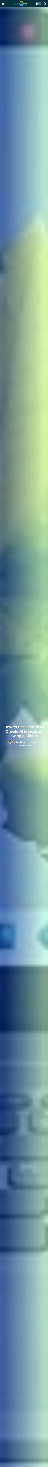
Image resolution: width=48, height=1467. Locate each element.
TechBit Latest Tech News (26, 742)
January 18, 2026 (24, 745)
